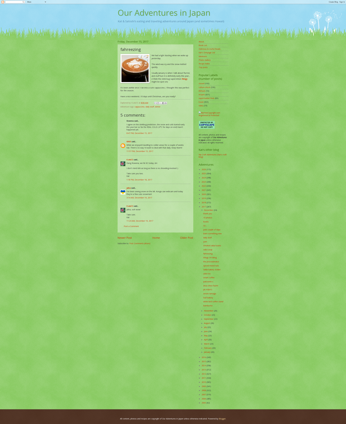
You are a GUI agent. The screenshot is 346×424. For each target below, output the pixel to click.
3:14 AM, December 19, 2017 (139, 197)
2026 (204, 169)
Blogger (222, 418)
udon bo (207, 273)
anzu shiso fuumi (210, 285)
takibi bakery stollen (212, 269)
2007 (204, 394)
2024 (204, 177)
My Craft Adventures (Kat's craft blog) (213, 155)
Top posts (203, 67)
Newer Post (125, 238)
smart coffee (208, 277)
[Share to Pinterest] (165, 103)
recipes (202, 94)
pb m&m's (207, 289)
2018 (204, 202)
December (209, 210)
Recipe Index (204, 63)
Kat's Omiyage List (207, 52)
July (205, 327)
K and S (130, 159)
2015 (204, 361)
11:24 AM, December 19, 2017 (140, 221)
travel (201, 102)
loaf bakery (208, 297)
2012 (204, 374)
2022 (204, 186)
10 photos (207, 217)
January (207, 352)
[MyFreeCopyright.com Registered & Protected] (213, 115)
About (201, 41)
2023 (204, 182)
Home (156, 238)
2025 (204, 173)
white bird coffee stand (213, 301)
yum (205, 241)
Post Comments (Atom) (139, 243)
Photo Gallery (205, 60)
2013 (204, 369)
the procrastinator (211, 261)
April (206, 339)
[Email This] (155, 103)
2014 (204, 365)
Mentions (203, 56)
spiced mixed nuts (211, 265)
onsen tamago (209, 293)
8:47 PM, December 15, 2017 (139, 133)
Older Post (186, 238)
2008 (204, 390)
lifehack (202, 91)
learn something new (212, 233)
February (208, 348)
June (206, 331)
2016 (204, 357)
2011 (204, 378)
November (209, 310)
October (208, 315)
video (201, 105)
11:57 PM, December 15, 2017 (140, 151)
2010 (204, 382)
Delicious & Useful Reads (209, 49)
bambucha (207, 305)
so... (205, 225)
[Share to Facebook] (163, 103)
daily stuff (150, 106)
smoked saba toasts (212, 245)
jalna (129, 188)
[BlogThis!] (158, 103)
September (209, 319)
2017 (204, 206)
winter (157, 106)
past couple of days (211, 229)
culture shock (204, 87)
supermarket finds (206, 98)
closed (201, 83)
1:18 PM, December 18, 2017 (139, 179)
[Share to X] (160, 103)
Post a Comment (131, 226)
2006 (204, 398)
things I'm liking (210, 257)
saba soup (207, 249)
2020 (204, 194)
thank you (207, 213)
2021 (204, 190)
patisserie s (208, 281)
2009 (204, 386)
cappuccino (139, 106)
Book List (203, 45)
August (207, 323)
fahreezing (207, 253)
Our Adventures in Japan (164, 12)
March (207, 343)
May (206, 335)
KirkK (129, 141)
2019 (204, 198)
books (206, 221)
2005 (204, 402)
